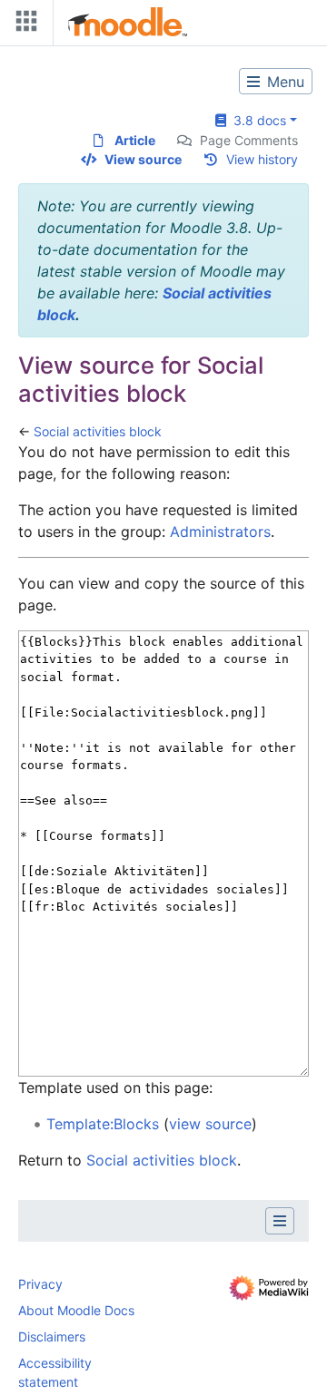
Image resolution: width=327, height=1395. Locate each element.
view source (210, 1124)
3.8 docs (256, 120)
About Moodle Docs (76, 1310)
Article (134, 140)
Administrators (220, 531)
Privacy (40, 1284)
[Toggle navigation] (22, 25)
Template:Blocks (102, 1124)
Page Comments (249, 140)
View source (143, 159)
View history (262, 159)
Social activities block (98, 431)
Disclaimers (51, 1336)
